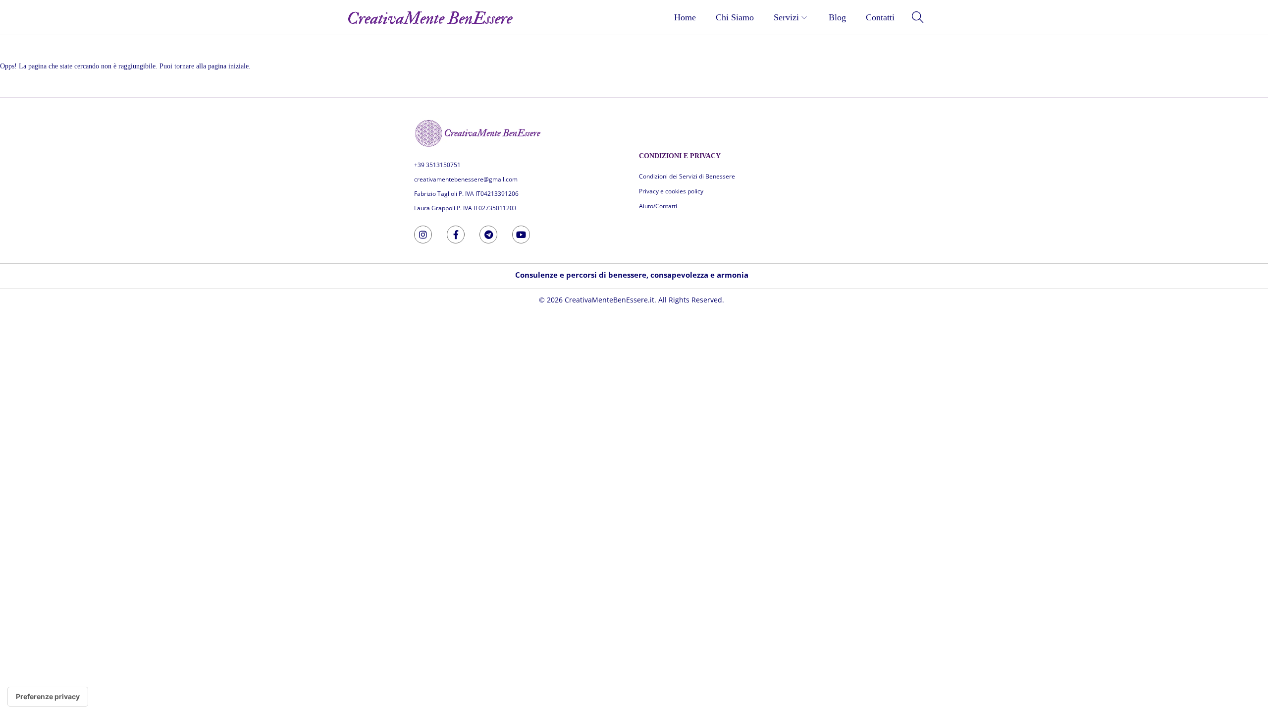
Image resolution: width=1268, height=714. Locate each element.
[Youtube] (521, 234)
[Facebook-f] (456, 234)
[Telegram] (488, 234)
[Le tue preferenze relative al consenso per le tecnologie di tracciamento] (48, 696)
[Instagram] (423, 234)
